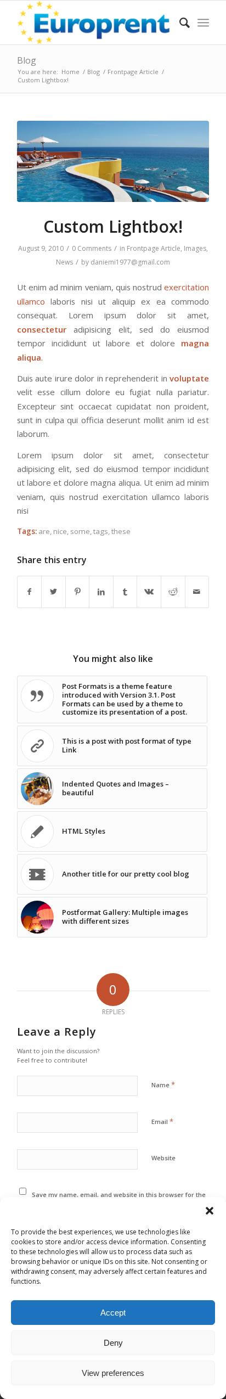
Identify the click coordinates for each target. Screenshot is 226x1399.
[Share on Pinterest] (77, 591)
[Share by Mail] (197, 591)
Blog (26, 60)
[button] (209, 1210)
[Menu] (203, 22)
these (121, 531)
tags (100, 531)
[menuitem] (179, 22)
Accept (113, 1312)
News (64, 262)
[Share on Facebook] (30, 591)
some (80, 531)
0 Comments (91, 248)
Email (162, 1121)
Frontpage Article (153, 248)
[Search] (179, 22)
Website (163, 1158)
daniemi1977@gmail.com (130, 262)
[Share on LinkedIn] (101, 591)
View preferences (113, 1373)
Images (195, 248)
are (44, 531)
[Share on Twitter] (53, 591)
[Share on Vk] (149, 591)
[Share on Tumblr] (125, 591)
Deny (113, 1342)
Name (163, 1084)
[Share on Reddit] (173, 591)
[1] (113, 161)
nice (60, 531)
